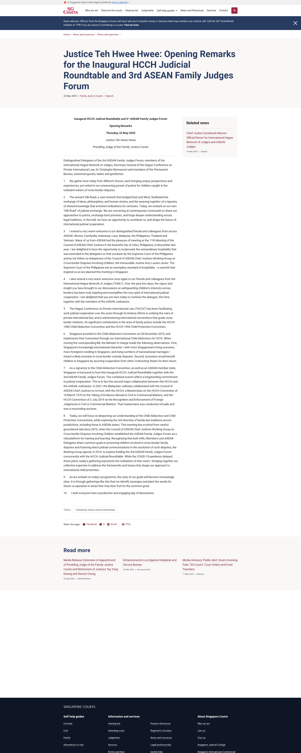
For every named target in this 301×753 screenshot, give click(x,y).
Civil (65, 730)
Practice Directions (160, 723)
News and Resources (192, 10)
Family (66, 737)
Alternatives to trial (73, 744)
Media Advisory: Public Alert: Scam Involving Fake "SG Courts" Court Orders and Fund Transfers (210, 564)
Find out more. (131, 25)
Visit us (202, 737)
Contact (223, 10)
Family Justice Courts (91, 96)
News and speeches (108, 34)
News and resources (84, 34)
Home (66, 34)
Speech (110, 96)
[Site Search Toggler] (234, 10)
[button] (120, 2)
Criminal (67, 723)
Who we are (91, 10)
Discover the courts (111, 10)
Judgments (147, 10)
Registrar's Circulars (161, 730)
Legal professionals (160, 744)
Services (211, 10)
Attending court (116, 730)
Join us (201, 730)
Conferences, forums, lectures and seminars (95, 510)
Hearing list (131, 10)
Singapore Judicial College (211, 744)
